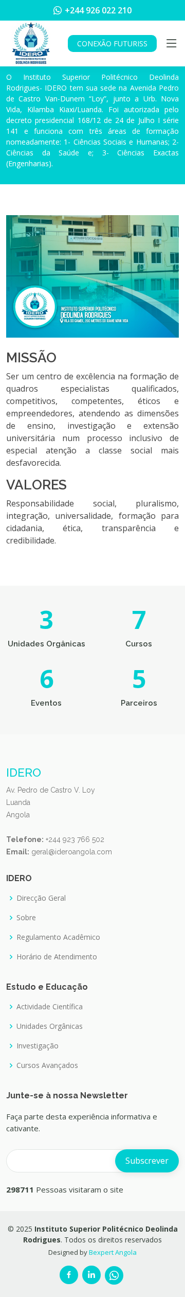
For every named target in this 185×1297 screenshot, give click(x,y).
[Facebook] (69, 1275)
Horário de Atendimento (56, 956)
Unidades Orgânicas (49, 1026)
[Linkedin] (91, 1275)
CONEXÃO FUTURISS (112, 43)
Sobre (26, 917)
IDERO (23, 772)
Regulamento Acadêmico (58, 937)
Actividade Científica (49, 1006)
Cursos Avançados (47, 1065)
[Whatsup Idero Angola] (114, 1275)
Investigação (37, 1045)
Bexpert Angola (113, 1252)
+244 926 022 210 (98, 10)
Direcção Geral (41, 898)
